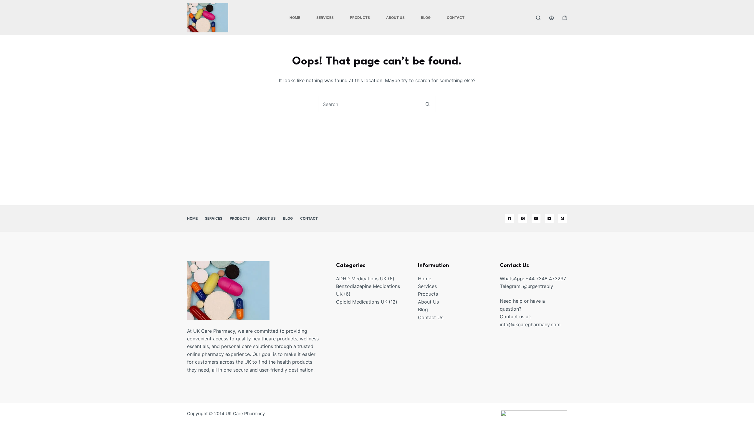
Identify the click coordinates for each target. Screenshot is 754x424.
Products (360, 17)
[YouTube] (549, 218)
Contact (455, 17)
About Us (395, 17)
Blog (426, 17)
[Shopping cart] (565, 18)
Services (325, 17)
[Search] (538, 18)
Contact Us (430, 317)
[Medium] (562, 218)
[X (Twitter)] (522, 218)
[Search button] (427, 104)
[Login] (551, 18)
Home (295, 17)
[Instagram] (536, 218)
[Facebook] (509, 218)
